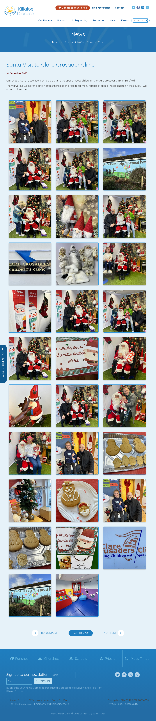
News (113, 20)
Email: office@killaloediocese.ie (51, 703)
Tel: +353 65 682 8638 (20, 703)
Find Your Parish (101, 7)
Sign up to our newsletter (27, 674)
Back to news (81, 633)
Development (80, 713)
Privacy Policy (115, 703)
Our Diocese (45, 20)
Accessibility (131, 703)
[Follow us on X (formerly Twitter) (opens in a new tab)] (133, 7)
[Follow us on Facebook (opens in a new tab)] (138, 7)
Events (125, 20)
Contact (119, 7)
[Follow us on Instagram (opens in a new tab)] (142, 7)
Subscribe (43, 681)
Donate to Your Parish (74, 7)
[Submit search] (147, 20)
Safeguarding (79, 20)
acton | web (99, 713)
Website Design (59, 713)
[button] (3, 364)
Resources (99, 20)
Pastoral (62, 20)
